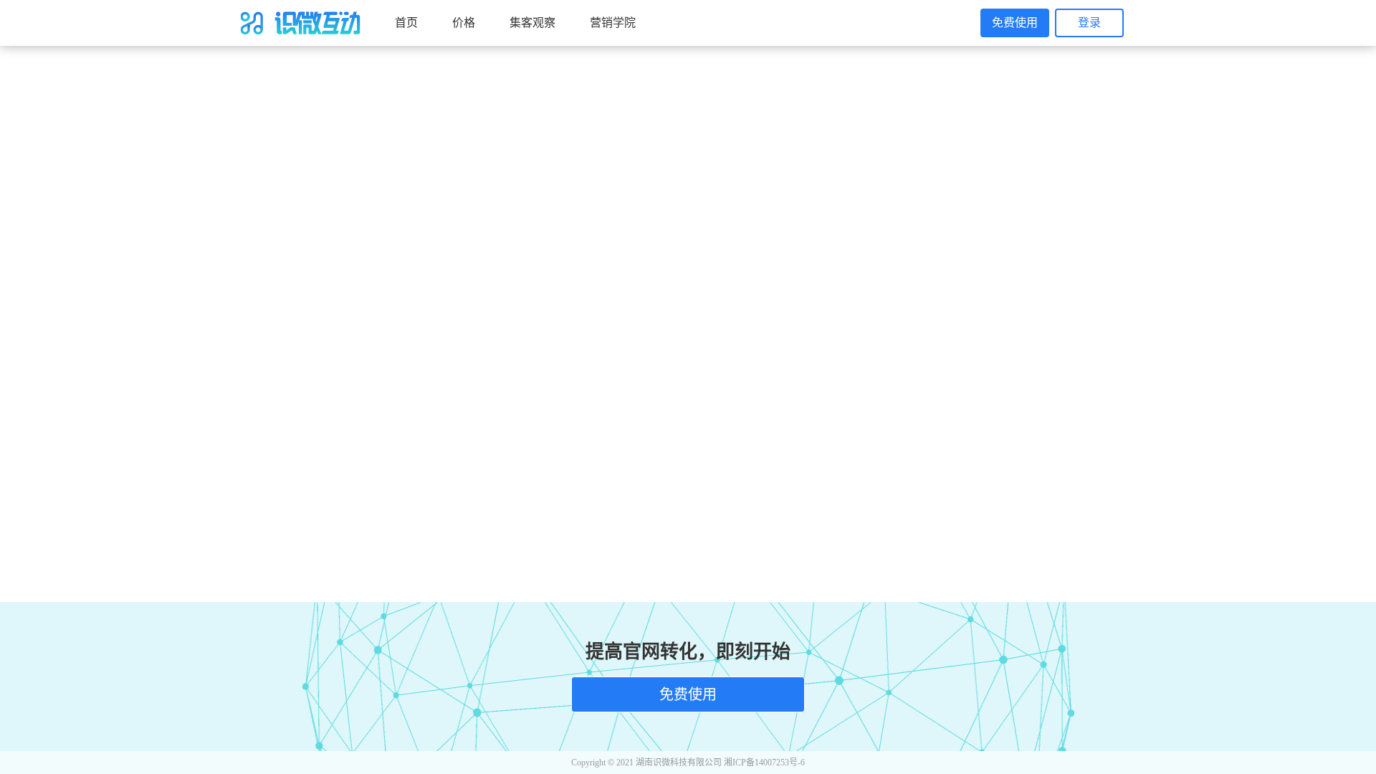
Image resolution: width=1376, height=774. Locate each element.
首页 (406, 22)
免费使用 (1015, 22)
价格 (463, 22)
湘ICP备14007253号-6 (764, 763)
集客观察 (532, 22)
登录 (1089, 22)
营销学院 (613, 22)
